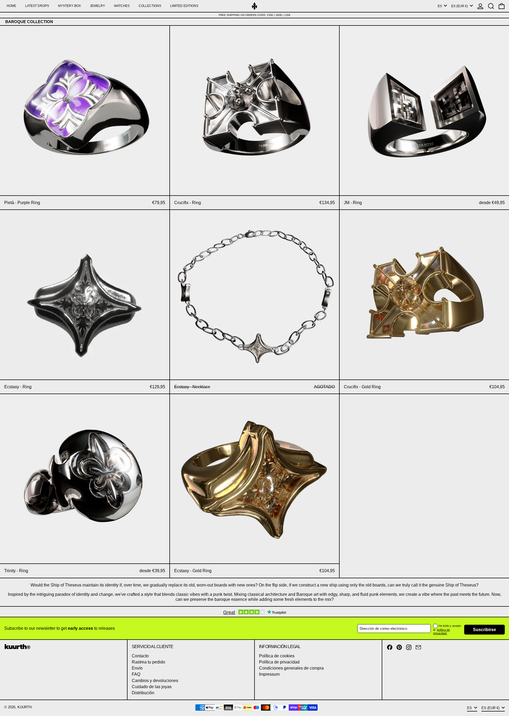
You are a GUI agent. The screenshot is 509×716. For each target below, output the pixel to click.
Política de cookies (277, 656)
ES (440, 6)
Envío (137, 668)
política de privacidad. (441, 631)
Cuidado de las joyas (152, 686)
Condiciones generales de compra (291, 668)
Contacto (140, 656)
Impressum (269, 674)
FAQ (136, 674)
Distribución (143, 693)
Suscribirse (484, 629)
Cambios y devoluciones (155, 680)
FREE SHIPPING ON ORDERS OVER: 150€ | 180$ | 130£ (255, 15)
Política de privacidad (279, 662)
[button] (491, 6)
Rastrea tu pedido (148, 662)
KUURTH (24, 707)
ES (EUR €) (460, 6)
